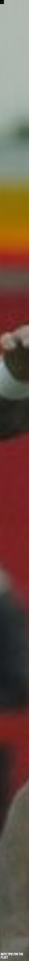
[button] (2, 2)
